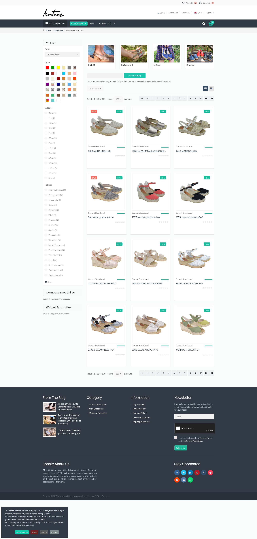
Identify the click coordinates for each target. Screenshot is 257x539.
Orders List (173, 13)
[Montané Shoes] (53, 13)
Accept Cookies (22, 532)
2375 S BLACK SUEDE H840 (189, 217)
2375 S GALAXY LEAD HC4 (101, 349)
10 (201, 98)
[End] (211, 98)
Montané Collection (98, 413)
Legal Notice (138, 404)
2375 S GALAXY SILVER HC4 (189, 283)
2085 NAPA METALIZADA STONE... (149, 151)
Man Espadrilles (96, 408)
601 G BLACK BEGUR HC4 (101, 217)
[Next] (206, 98)
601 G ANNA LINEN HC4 (99, 151)
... (174, 98)
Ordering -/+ (94, 88)
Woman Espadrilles (98, 404)
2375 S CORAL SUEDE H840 (146, 217)
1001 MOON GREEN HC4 (188, 349)
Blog (92, 23)
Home (48, 30)
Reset (50, 282)
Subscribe (180, 448)
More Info (54, 532)
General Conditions (141, 417)
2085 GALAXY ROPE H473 (145, 349)
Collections (106, 23)
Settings (44, 532)
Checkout (185, 13)
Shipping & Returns (141, 421)
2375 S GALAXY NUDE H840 (102, 283)
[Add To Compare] (114, 162)
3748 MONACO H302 (186, 151)
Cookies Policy (139, 413)
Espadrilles (77, 23)
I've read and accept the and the (195, 439)
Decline (34, 532)
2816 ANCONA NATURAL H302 (147, 283)
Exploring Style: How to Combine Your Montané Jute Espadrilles (69, 407)
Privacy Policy (139, 408)
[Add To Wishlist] (121, 162)
